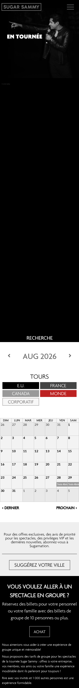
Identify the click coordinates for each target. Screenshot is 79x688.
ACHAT (40, 631)
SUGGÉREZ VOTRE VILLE (39, 565)
